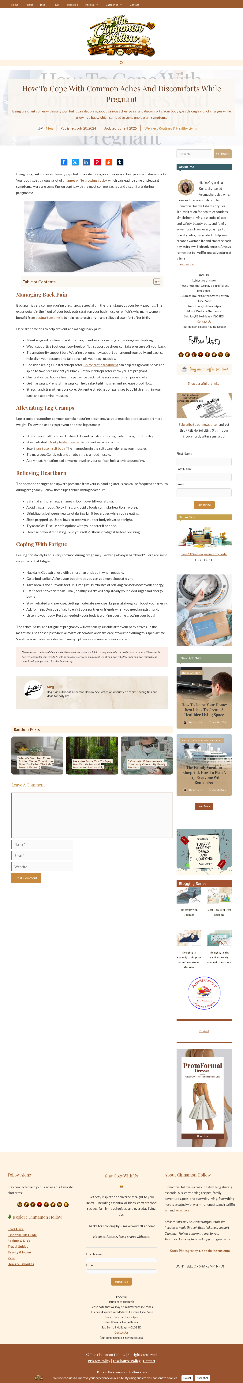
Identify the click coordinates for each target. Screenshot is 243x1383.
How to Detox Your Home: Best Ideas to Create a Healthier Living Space (204, 709)
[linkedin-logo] (86, 162)
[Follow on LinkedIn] (221, 355)
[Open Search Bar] (121, 63)
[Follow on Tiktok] (188, 355)
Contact (134, 4)
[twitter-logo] (75, 162)
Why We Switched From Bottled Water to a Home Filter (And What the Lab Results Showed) (35, 763)
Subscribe (72, 4)
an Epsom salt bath (51, 448)
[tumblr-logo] (120, 162)
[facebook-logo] (64, 162)
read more (186, 264)
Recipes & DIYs (19, 1241)
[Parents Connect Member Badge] (204, 1008)
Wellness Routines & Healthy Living (170, 128)
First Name (184, 454)
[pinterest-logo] (97, 162)
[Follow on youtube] (201, 355)
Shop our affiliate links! (204, 383)
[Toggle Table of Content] (155, 281)
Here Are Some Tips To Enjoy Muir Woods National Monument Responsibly (92, 764)
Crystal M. (198, 722)
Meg (49, 128)
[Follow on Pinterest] (194, 355)
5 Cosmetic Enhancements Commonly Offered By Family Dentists (146, 764)
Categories (112, 4)
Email (180, 484)
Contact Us (204, 321)
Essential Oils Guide (22, 1235)
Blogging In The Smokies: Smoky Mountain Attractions (219, 957)
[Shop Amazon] (227, 355)
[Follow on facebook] (207, 355)
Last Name (184, 469)
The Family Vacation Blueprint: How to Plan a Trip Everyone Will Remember (204, 775)
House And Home (192, 673)
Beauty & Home (19, 1252)
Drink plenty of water (64, 442)
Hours (56, 4)
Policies (89, 4)
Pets (11, 1258)
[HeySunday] (204, 645)
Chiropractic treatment (101, 365)
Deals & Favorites (21, 1264)
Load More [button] (204, 806)
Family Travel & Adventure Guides (202, 740)
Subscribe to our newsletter (198, 424)
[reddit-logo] (109, 162)
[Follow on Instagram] (181, 355)
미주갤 (204, 1031)
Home (14, 4)
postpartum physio (49, 317)
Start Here (16, 1229)
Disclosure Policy (126, 1361)
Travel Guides (18, 1246)
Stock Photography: (200, 1251)
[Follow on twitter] (214, 355)
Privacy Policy (99, 1361)
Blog (42, 4)
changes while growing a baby (85, 180)
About (29, 4)
